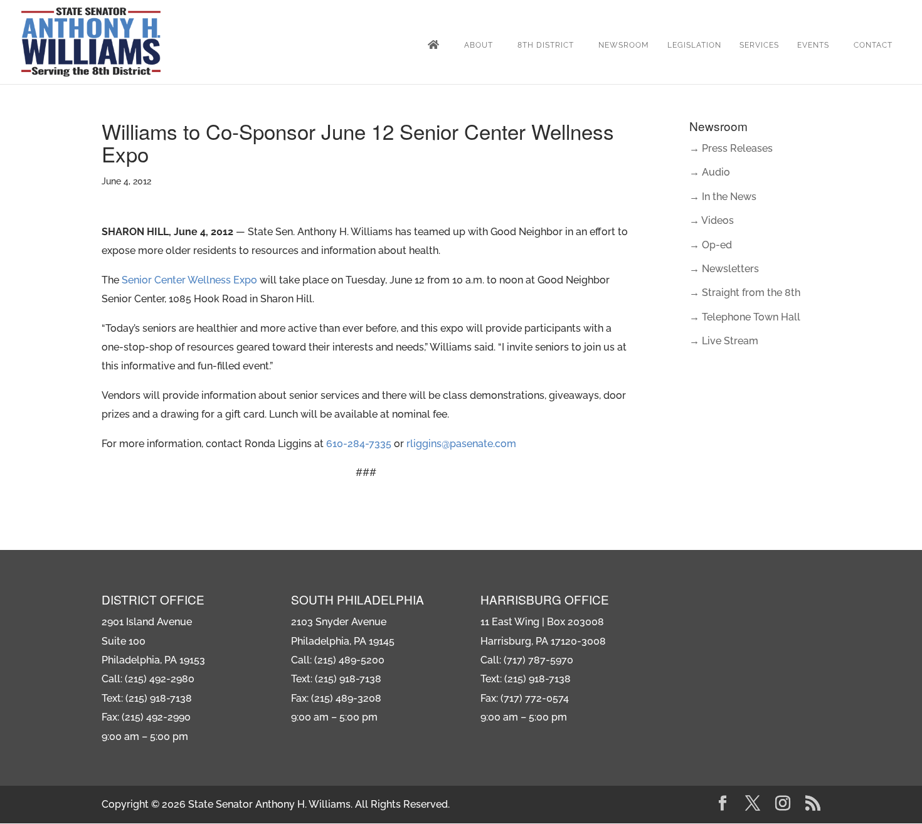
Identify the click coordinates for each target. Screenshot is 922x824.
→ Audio (709, 172)
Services (759, 45)
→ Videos (711, 220)
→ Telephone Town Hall (744, 317)
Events (813, 45)
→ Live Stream (723, 341)
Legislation (694, 45)
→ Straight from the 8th (744, 292)
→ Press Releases (731, 148)
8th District (545, 45)
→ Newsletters (724, 269)
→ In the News (722, 197)
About (478, 45)
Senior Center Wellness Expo (189, 280)
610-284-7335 (358, 444)
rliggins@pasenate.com (461, 444)
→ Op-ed (710, 245)
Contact (873, 45)
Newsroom (623, 45)
